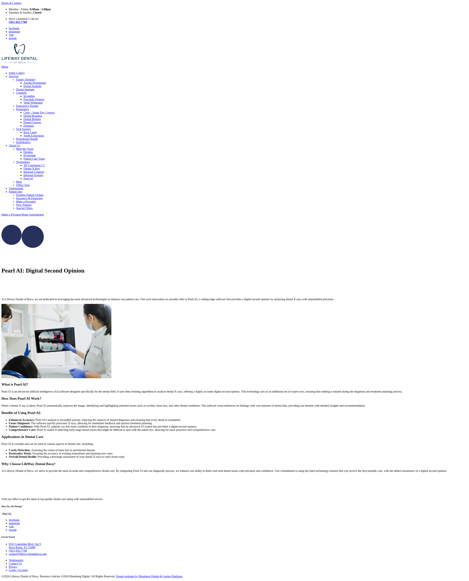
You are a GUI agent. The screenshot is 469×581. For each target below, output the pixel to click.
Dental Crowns (32, 122)
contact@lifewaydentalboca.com (28, 554)
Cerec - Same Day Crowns (39, 112)
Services (14, 76)
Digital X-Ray (31, 168)
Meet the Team (24, 148)
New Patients (24, 204)
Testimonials (16, 188)
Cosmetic (21, 92)
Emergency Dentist (27, 106)
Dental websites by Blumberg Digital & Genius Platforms (149, 576)
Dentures (28, 125)
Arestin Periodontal (34, 82)
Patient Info (15, 191)
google (13, 38)
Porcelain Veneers (33, 99)
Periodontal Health (27, 138)
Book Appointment (33, 214)
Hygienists (29, 155)
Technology (23, 162)
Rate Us (7, 513)
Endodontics (23, 142)
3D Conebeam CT (34, 165)
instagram (14, 31)
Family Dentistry (26, 79)
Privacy (13, 566)
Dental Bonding (32, 115)
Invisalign (29, 96)
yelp (11, 34)
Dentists (28, 152)
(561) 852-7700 (18, 550)
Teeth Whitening (33, 102)
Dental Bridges (32, 119)
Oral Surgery (23, 129)
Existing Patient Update (29, 195)
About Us (14, 145)
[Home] (19, 63)
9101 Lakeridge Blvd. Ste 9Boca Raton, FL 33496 (25, 546)
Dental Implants (25, 89)
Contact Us (15, 563)
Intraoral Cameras (33, 171)
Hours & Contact (11, 3)
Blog (19, 181)
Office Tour (23, 185)
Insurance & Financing (29, 198)
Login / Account (18, 570)
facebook (14, 28)
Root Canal (30, 132)
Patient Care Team (34, 158)
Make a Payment (26, 201)
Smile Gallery (17, 73)
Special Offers (24, 208)
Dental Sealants (32, 86)
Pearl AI (28, 178)
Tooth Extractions (33, 135)
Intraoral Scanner (33, 175)
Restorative (22, 109)
